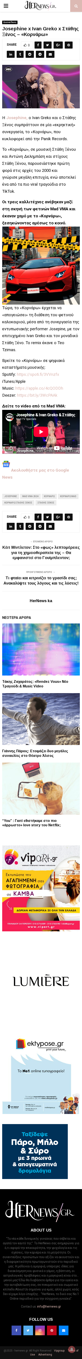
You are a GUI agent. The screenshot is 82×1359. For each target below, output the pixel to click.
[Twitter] (28, 1330)
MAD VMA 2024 (30, 496)
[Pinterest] (52, 1330)
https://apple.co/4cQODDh (39, 388)
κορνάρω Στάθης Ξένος (18, 502)
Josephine (10, 496)
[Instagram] (40, 1330)
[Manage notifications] (71, 1349)
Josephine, (17, 117)
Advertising (45, 1354)
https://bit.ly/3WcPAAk (37, 395)
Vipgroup (59, 1350)
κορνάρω (49, 496)
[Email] (63, 1330)
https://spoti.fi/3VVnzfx (38, 374)
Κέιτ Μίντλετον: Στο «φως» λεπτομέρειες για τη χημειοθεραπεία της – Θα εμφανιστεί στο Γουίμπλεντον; (41, 552)
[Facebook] (16, 1330)
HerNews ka (41, 601)
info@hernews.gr (49, 1306)
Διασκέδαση (9, 22)
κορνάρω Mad (68, 496)
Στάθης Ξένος (46, 502)
